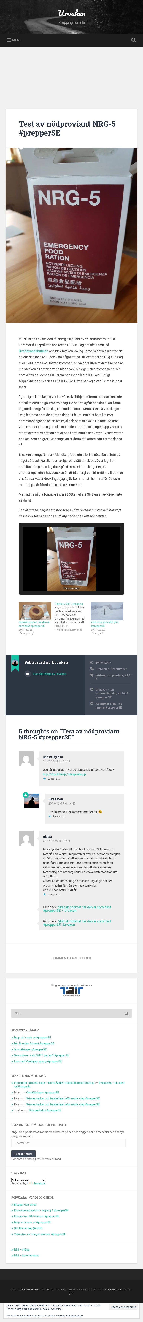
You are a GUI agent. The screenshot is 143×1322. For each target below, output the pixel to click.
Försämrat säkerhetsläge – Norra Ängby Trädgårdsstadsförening (54, 1083)
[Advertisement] (71, 75)
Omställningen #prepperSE (30, 1049)
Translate (39, 1183)
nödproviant (115, 675)
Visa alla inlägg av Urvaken (49, 674)
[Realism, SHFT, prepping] (73, 617)
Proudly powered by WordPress (38, 1289)
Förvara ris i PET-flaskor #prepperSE (36, 1216)
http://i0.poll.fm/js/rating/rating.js (64, 774)
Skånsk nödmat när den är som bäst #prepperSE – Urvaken (77, 908)
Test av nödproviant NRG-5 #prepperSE (67, 128)
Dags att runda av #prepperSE (32, 1037)
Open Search (133, 40)
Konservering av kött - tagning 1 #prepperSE (41, 1210)
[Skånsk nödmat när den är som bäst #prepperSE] (35, 611)
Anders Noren (119, 1289)
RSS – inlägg (21, 1249)
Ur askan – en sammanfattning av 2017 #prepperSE (112, 693)
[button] (63, 581)
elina (47, 836)
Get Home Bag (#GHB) (28, 1228)
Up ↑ (71, 1293)
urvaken (55, 799)
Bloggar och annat (25, 1204)
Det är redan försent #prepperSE (34, 1043)
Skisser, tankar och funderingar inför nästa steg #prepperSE (63, 1098)
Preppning (102, 669)
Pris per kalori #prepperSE (45, 1110)
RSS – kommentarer (26, 1255)
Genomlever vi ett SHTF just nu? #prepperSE (41, 1055)
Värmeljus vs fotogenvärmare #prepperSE (40, 1234)
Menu (17, 40)
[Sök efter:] (71, 1013)
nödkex (100, 675)
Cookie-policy (76, 1315)
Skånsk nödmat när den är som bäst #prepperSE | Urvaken (77, 923)
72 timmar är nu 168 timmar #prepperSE (109, 705)
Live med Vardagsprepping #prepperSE (38, 1061)
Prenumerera (23, 1153)
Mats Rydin (53, 757)
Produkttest (119, 669)
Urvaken (71, 12)
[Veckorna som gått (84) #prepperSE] (107, 611)
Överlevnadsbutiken (33, 351)
